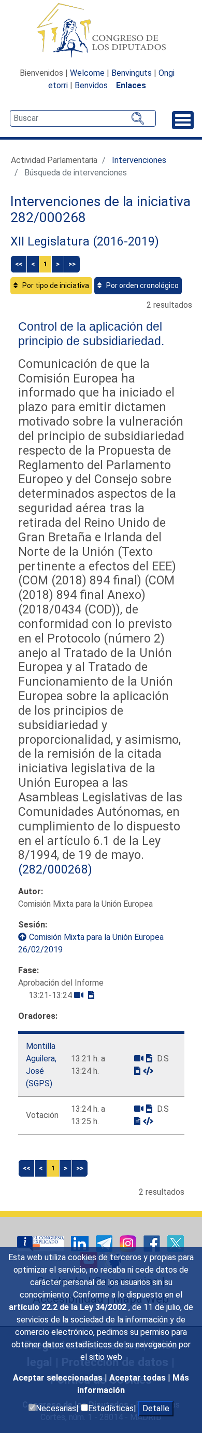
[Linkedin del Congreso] (80, 1243)
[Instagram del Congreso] (129, 1243)
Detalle (155, 1408)
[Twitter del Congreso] (175, 1243)
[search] (83, 118)
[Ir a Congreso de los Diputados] (101, 30)
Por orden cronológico (142, 285)
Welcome (87, 73)
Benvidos (91, 85)
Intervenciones (139, 160)
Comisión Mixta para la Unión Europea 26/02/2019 (91, 943)
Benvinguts (131, 73)
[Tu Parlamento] (41, 1243)
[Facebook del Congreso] (153, 1243)
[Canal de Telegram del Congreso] (105, 1243)
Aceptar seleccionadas (59, 1378)
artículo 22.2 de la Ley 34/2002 (68, 1307)
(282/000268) (55, 869)
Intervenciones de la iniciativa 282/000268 (100, 210)
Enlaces (131, 85)
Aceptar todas (138, 1378)
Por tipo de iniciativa (55, 285)
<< (18, 264)
